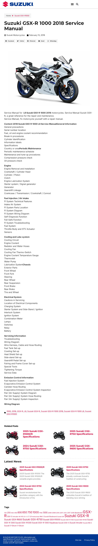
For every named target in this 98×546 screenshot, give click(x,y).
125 (5, 513)
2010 (57, 513)
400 (12, 513)
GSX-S (9, 516)
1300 (45, 512)
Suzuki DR (60, 516)
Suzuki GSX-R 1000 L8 (74, 411)
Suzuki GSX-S (63, 523)
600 (20, 512)
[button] (77, 4)
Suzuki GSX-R (33, 411)
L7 (28, 516)
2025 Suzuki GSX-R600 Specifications (81, 447)
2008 (50, 513)
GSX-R (20, 411)
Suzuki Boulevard (50, 516)
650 (24, 512)
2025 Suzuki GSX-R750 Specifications (81, 432)
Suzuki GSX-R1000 (22, 16)
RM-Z (42, 516)
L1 (26, 516)
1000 (9, 411)
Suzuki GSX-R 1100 (67, 520)
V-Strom (20, 526)
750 (30, 512)
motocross (35, 516)
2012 (65, 513)
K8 (20, 516)
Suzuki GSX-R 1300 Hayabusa (45, 523)
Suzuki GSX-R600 (13, 519)
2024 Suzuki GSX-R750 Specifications (34, 447)
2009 (54, 513)
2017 (69, 513)
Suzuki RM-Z (87, 523)
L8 (25, 411)
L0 (24, 516)
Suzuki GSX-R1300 (23, 523)
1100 (40, 513)
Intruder (15, 516)
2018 (14, 411)
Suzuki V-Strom (10, 526)
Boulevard (78, 513)
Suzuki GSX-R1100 (80, 520)
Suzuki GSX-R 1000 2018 (52, 411)
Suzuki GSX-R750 (33, 519)
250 (9, 512)
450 (15, 513)
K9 (22, 516)
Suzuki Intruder (76, 523)
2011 (61, 513)
